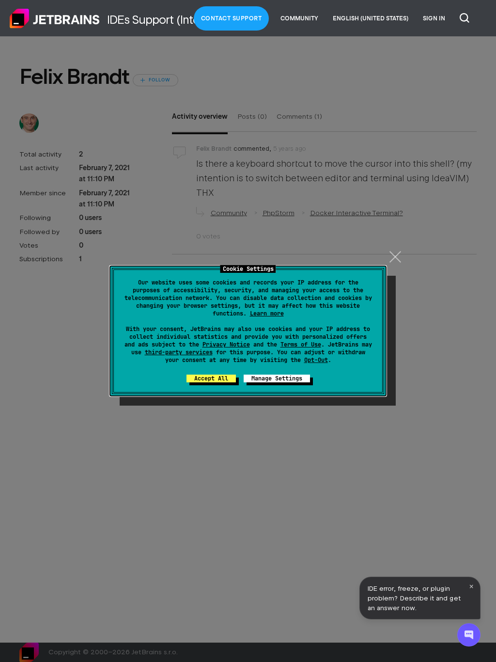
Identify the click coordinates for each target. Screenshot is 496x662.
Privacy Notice (226, 344)
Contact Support (231, 18)
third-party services (179, 352)
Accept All (211, 378)
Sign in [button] (434, 18)
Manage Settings (276, 378)
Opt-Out (316, 360)
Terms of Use (300, 344)
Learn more (267, 313)
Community (299, 18)
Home (55, 18)
